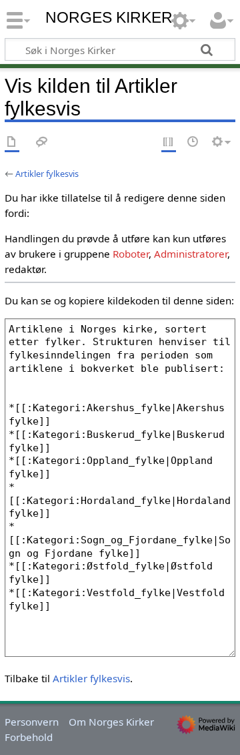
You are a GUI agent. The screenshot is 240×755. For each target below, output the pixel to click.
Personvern (32, 721)
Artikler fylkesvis (47, 174)
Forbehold (29, 737)
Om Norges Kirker (111, 721)
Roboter (131, 253)
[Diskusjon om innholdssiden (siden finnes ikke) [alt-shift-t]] (42, 142)
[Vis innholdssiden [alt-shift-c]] (12, 142)
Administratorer (190, 253)
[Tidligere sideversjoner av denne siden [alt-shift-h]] (193, 142)
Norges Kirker (109, 17)
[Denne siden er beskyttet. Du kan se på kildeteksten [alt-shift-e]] (168, 142)
